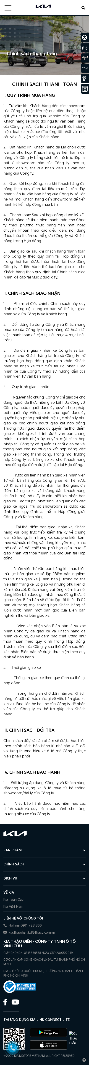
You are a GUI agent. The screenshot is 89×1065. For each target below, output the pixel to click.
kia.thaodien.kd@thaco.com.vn (31, 933)
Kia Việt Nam (13, 907)
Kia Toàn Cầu (13, 900)
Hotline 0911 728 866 (25, 925)
